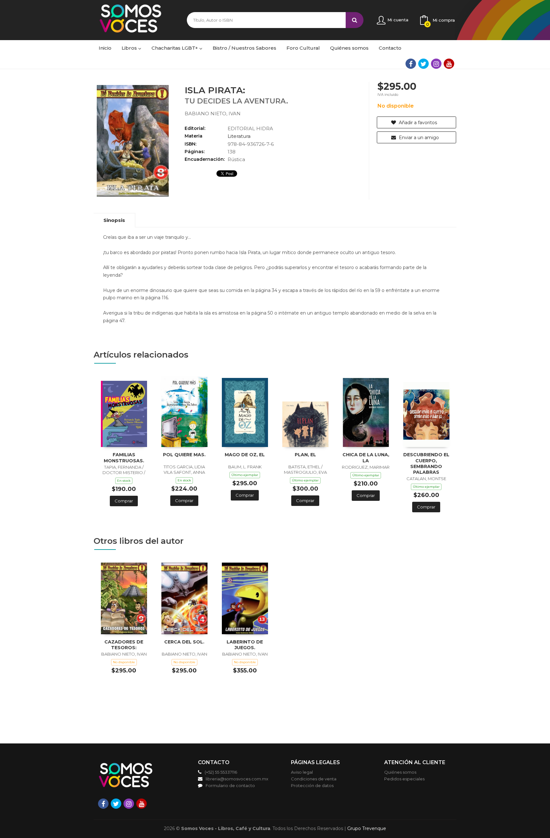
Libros (130, 48)
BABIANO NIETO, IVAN (213, 113)
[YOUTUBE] (449, 64)
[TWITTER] (423, 64)
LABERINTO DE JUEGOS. (245, 644)
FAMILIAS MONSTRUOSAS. (124, 457)
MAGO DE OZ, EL (245, 455)
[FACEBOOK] (410, 64)
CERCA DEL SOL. (184, 642)
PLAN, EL (305, 455)
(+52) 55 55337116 (221, 772)
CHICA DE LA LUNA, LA (365, 457)
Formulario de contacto (230, 785)
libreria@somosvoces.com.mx (237, 778)
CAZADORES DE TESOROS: (123, 644)
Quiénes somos (400, 772)
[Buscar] (354, 20)
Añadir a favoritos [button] (417, 122)
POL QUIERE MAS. (184, 455)
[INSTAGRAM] (436, 64)
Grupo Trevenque (366, 828)
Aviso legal (302, 772)
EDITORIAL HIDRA (250, 128)
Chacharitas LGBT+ (175, 48)
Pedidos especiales (404, 778)
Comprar (124, 500)
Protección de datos (312, 785)
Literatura (239, 136)
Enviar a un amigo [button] (418, 137)
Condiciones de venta (313, 778)
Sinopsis (114, 220)
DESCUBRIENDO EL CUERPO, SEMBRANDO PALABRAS (426, 463)
